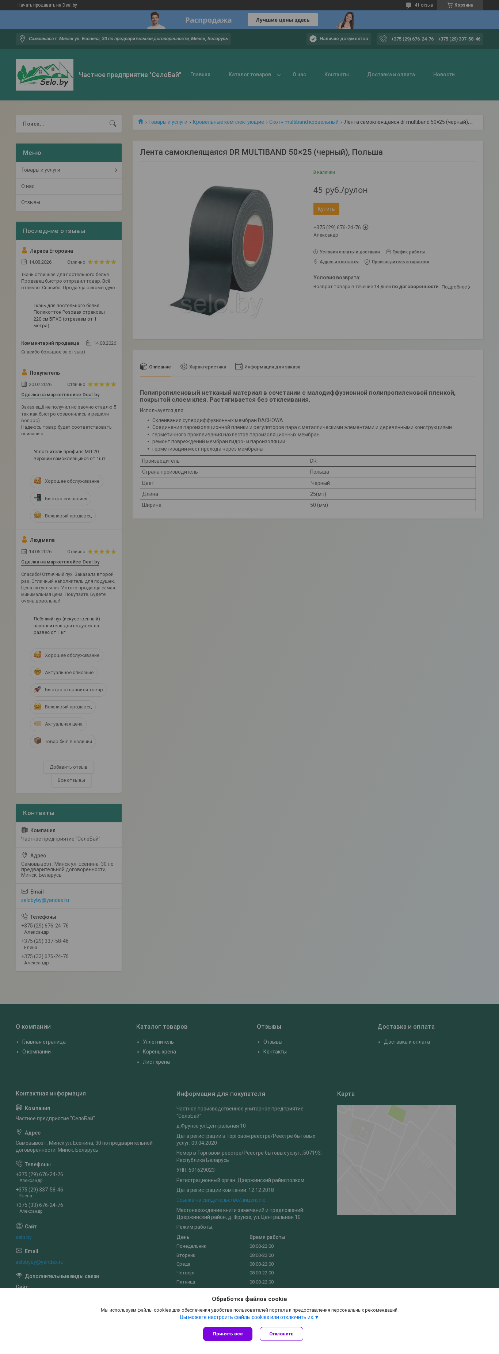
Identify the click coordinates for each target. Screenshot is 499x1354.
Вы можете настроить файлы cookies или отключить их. (247, 1317)
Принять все (228, 1333)
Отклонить (281, 1333)
